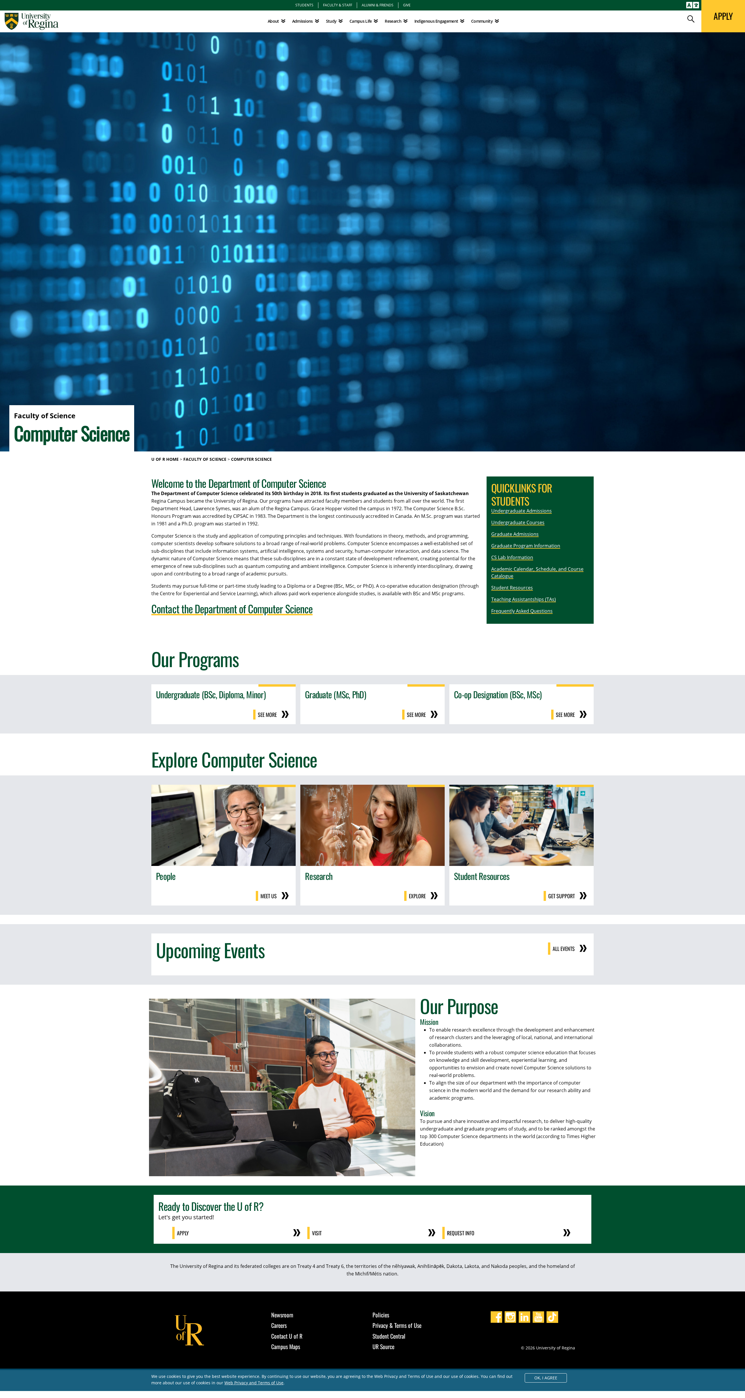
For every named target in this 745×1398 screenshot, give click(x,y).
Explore (417, 896)
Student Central (388, 1336)
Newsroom (282, 1314)
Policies (380, 1314)
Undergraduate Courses (517, 522)
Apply (183, 1233)
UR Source (383, 1346)
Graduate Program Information (525, 546)
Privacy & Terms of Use (396, 1325)
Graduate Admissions (515, 534)
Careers (279, 1325)
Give (407, 5)
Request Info (460, 1233)
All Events (564, 948)
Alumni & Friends (377, 5)
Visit (317, 1233)
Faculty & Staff (337, 5)
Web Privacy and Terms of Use (253, 1382)
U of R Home (165, 459)
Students (304, 5)
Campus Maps (285, 1346)
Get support (561, 896)
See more (267, 714)
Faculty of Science (204, 459)
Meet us (268, 896)
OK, (545, 1378)
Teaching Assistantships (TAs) (523, 599)
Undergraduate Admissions (521, 511)
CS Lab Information (512, 557)
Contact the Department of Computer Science (232, 608)
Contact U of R (286, 1336)
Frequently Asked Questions (522, 611)
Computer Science (251, 459)
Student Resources (512, 587)
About (273, 21)
